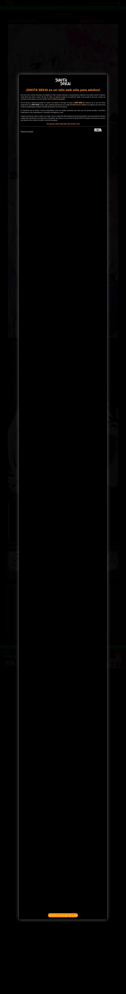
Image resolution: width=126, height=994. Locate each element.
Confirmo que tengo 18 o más (63, 915)
